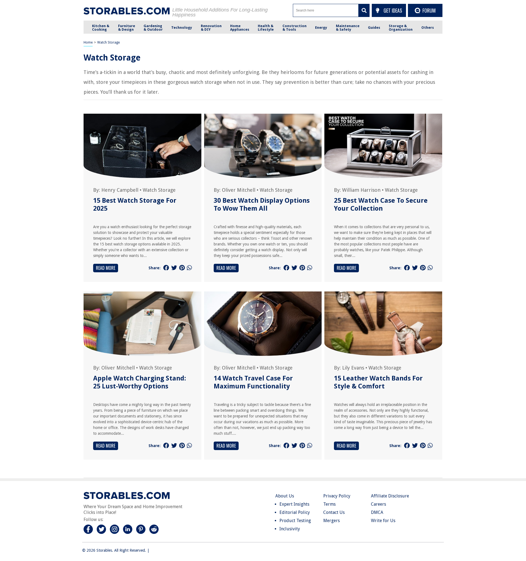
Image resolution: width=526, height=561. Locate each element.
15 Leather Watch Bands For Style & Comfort (378, 382)
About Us (284, 496)
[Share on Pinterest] (182, 267)
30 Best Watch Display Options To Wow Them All (262, 204)
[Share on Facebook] (166, 267)
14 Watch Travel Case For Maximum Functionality (253, 382)
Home (88, 42)
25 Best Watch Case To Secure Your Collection (381, 204)
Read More (105, 268)
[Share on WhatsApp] (189, 267)
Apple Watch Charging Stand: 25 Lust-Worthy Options (139, 382)
